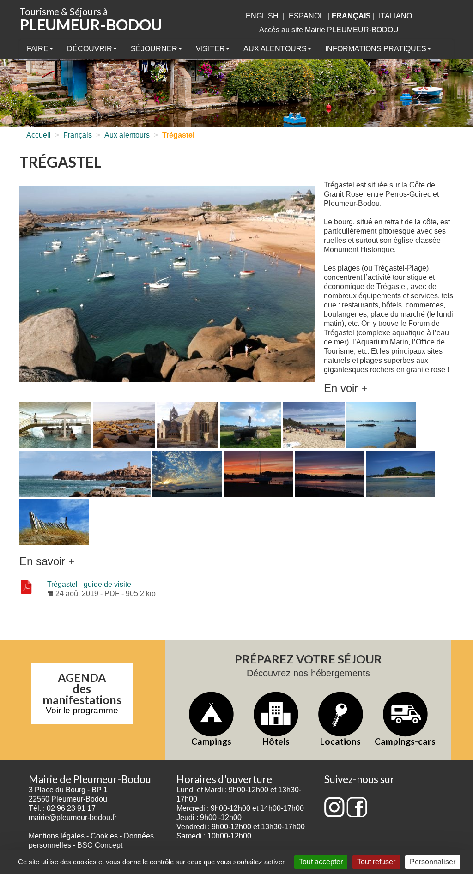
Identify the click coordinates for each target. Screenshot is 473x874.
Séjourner (154, 49)
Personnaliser (432, 862)
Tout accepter (321, 862)
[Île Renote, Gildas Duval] (85, 474)
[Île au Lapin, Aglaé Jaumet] (381, 426)
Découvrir (89, 49)
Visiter (210, 49)
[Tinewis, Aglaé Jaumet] (400, 474)
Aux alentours (275, 49)
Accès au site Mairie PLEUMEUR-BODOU (329, 30)
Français (77, 135)
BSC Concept (99, 845)
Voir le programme (82, 710)
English (262, 16)
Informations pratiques (375, 49)
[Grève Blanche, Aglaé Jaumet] (187, 474)
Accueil (38, 135)
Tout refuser (376, 862)
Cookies (104, 836)
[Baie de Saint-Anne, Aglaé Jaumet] (258, 474)
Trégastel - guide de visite (89, 584)
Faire (38, 49)
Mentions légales (57, 836)
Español (306, 16)
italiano (395, 16)
